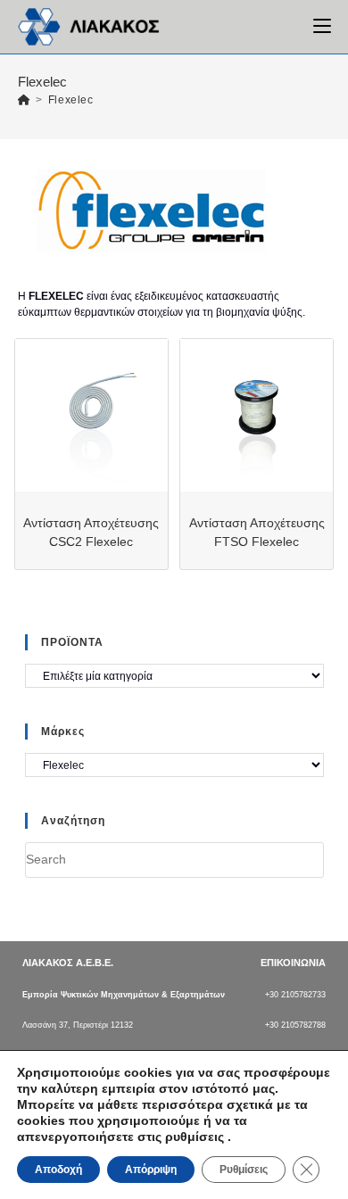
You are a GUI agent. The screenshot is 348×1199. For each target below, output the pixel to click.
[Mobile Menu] (322, 27)
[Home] (24, 100)
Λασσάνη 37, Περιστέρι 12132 (77, 1025)
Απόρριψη (151, 1169)
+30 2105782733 (295, 994)
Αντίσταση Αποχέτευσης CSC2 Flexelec (91, 532)
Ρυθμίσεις (244, 1169)
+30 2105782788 (295, 1025)
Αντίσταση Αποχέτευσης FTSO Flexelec (257, 532)
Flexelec (71, 100)
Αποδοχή (58, 1169)
